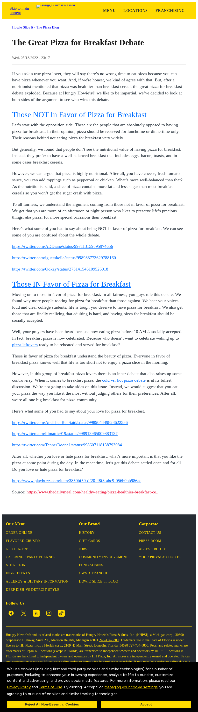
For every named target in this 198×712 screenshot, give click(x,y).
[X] (23, 613)
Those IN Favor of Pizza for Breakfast (71, 284)
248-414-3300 (109, 640)
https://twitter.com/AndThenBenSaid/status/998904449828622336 (70, 422)
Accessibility (152, 549)
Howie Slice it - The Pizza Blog (35, 27)
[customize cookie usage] (123, 695)
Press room (150, 541)
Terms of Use (50, 687)
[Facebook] (11, 613)
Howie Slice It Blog (98, 581)
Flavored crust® (23, 541)
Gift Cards (89, 541)
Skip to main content (19, 10)
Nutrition (16, 565)
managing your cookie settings (131, 687)
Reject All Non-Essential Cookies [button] (52, 704)
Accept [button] (146, 704)
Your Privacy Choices (160, 557)
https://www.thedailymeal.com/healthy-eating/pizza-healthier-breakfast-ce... (93, 492)
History (86, 532)
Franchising (170, 10)
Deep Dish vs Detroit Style (33, 589)
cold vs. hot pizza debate (124, 380)
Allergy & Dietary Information (37, 581)
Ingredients (18, 573)
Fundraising (91, 565)
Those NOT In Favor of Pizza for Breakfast (79, 114)
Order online (19, 532)
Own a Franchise (95, 573)
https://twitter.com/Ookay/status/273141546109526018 (60, 269)
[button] (120, 694)
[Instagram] (48, 613)
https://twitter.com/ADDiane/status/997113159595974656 (62, 246)
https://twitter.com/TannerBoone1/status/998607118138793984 (67, 444)
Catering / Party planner (31, 557)
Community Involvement (103, 557)
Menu (109, 10)
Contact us (150, 532)
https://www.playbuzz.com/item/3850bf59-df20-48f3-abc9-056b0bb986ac (76, 480)
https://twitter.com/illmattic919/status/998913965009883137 (65, 433)
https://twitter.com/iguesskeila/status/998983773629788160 (64, 257)
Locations (135, 10)
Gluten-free (18, 549)
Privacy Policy (19, 687)
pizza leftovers (25, 344)
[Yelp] (36, 613)
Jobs (83, 549)
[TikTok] (61, 613)
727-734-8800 (138, 645)
